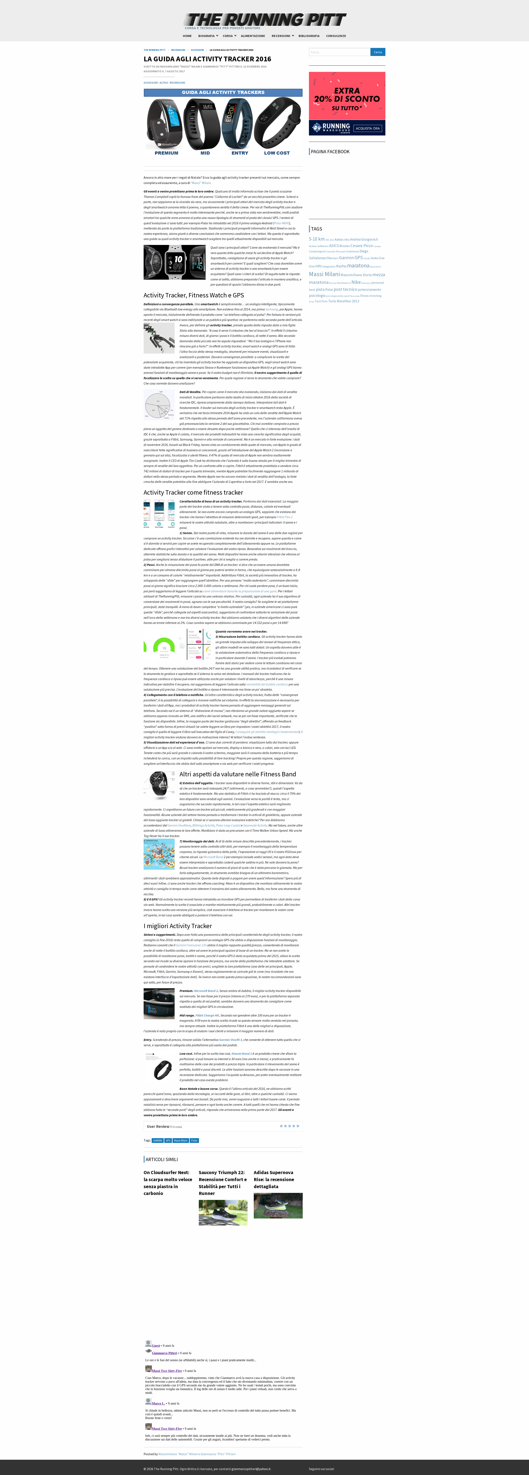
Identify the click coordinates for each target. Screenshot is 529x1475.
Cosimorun (352, 251)
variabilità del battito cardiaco (267, 684)
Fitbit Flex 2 (285, 517)
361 (327, 239)
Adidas (339, 239)
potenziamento (369, 289)
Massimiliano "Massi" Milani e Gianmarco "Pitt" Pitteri (197, 1454)
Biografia (206, 36)
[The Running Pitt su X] (339, 1467)
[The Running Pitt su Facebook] (336, 1467)
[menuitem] (187, 36)
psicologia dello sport (338, 295)
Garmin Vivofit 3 (230, 1040)
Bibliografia (309, 36)
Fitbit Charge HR (207, 1015)
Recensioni (281, 36)
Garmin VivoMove (179, 825)
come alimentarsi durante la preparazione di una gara (239, 591)
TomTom (321, 301)
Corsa (228, 36)
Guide (366, 258)
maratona (358, 265)
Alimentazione (253, 36)
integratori (329, 266)
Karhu (341, 266)
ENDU (335, 258)
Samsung (272, 309)
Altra (346, 239)
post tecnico (345, 289)
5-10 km (317, 239)
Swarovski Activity (255, 825)
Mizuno (332, 283)
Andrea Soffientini (319, 246)
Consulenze (336, 36)
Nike (356, 282)
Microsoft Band (213, 857)
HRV (318, 266)
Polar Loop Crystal (228, 825)
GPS (359, 257)
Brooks (345, 246)
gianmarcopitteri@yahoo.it (251, 1469)
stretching (375, 296)
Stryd (311, 301)
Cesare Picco (361, 245)
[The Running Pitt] (264, 20)
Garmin (157, 1140)
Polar (329, 289)
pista (320, 289)
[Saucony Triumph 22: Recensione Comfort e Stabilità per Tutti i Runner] (223, 1214)
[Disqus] (223, 1283)
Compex (377, 246)
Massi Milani (324, 274)
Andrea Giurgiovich (364, 239)
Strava (364, 296)
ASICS (334, 245)
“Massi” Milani (201, 183)
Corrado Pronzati (335, 251)
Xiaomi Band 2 (241, 1053)
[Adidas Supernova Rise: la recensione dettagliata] (278, 1207)
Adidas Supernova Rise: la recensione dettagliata (274, 1179)
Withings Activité (203, 825)
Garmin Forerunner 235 (191, 945)
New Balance (344, 282)
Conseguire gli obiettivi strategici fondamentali (267, 732)
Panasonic (366, 283)
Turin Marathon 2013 (343, 301)
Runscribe (355, 296)
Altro (164, 82)
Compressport (317, 251)
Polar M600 (281, 223)
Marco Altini (375, 266)
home (187, 36)
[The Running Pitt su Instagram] (342, 1467)
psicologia (317, 295)
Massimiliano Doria (356, 274)
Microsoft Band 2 (206, 991)
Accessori (151, 82)
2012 (332, 240)
